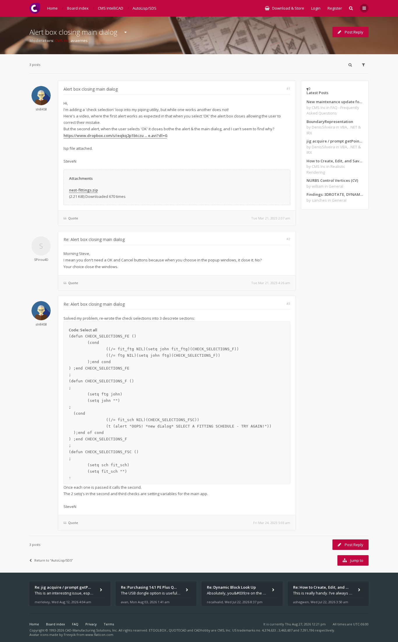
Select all (88, 330)
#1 (288, 88)
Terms (109, 624)
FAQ (75, 624)
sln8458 (41, 109)
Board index (55, 624)
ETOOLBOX (158, 630)
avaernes (79, 40)
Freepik (70, 634)
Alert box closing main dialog (73, 32)
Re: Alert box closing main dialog (94, 239)
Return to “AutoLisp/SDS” (53, 560)
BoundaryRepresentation (330, 121)
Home (34, 624)
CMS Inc (62, 40)
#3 (288, 303)
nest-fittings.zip (83, 190)
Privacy (91, 624)
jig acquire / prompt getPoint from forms (335, 141)
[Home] (34, 8)
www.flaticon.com (99, 634)
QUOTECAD (178, 630)
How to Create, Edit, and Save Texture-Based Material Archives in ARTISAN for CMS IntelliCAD (335, 160)
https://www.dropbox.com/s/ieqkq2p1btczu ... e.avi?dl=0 (115, 135)
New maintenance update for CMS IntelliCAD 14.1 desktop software (335, 101)
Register (334, 8)
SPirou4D (41, 259)
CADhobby (202, 630)
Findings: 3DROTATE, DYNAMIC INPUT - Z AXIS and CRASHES (335, 194)
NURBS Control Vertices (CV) (332, 180)
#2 (288, 239)
